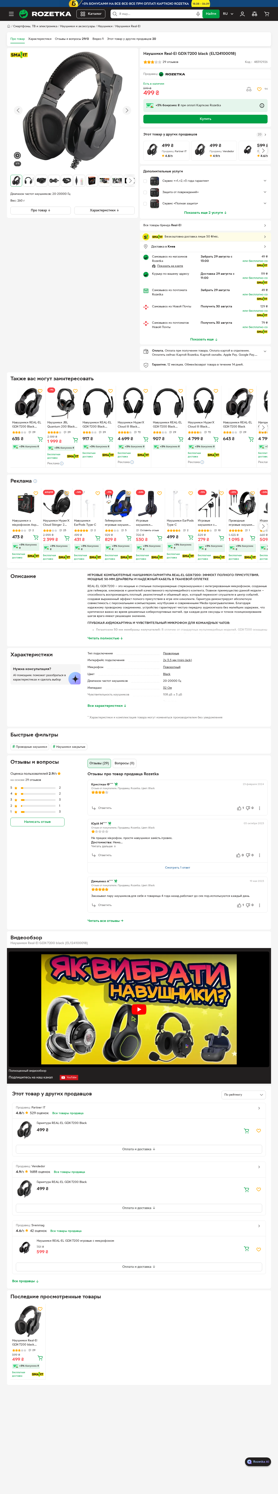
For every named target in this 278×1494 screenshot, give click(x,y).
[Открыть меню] (11, 14)
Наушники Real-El (127, 26)
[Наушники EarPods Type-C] (180, 503)
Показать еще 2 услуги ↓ (205, 213)
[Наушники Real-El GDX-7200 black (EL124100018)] (28, 1321)
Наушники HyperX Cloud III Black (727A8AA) (131, 425)
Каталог (95, 14)
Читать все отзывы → (106, 921)
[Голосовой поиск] (198, 14)
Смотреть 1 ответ (177, 867)
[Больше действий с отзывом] (259, 808)
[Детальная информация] (35, 481)
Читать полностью (105, 638)
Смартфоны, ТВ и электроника (35, 26)
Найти (211, 14)
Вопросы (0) (124, 763)
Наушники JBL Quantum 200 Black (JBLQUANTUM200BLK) (62, 425)
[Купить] (40, 439)
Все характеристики (107, 706)
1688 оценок (40, 1172)
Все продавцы (23, 1281)
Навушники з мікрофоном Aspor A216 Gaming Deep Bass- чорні (25, 523)
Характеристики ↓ (104, 210)
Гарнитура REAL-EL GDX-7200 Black (62, 1123)
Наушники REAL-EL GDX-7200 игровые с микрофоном (75, 1241)
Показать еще (202, 339)
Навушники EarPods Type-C (85, 522)
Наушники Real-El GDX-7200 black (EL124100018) (24, 1343)
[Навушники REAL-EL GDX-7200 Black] (239, 403)
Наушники (105, 26)
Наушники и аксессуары (77, 26)
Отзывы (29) (99, 763)
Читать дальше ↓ (103, 846)
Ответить (105, 808)
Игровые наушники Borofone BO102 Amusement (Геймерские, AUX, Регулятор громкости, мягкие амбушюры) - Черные (149, 523)
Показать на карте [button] (170, 266)
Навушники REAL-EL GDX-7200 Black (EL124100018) (26, 425)
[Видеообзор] (17, 156)
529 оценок (39, 1113)
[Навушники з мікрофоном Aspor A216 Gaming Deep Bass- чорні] (25, 503)
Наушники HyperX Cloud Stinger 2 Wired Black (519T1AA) (56, 523)
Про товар (17, 39)
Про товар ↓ (41, 210)
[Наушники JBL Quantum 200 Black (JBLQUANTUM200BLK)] (63, 403)
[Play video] (139, 1009)
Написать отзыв (37, 822)
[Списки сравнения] (254, 14)
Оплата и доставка (137, 1149)
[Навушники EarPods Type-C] (87, 503)
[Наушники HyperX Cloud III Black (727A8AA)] (133, 403)
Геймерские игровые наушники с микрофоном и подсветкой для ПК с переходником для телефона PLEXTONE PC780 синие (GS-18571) (118, 523)
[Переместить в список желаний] (259, 89)
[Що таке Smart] (19, 54)
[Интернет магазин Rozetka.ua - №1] (45, 14)
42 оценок (38, 1231)
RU (225, 13)
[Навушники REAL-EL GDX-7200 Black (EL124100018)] (28, 403)
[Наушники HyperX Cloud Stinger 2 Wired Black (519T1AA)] (56, 503)
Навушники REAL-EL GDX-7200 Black (237, 424)
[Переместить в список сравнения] (249, 89)
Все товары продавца (67, 1113)
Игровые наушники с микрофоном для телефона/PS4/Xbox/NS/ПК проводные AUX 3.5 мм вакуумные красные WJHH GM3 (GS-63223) (210, 523)
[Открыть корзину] (266, 14)
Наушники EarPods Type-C (180, 522)
